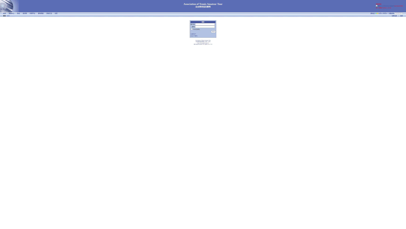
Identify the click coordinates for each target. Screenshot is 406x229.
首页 (4, 16)
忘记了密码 (194, 36)
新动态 (373, 13)
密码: (193, 27)
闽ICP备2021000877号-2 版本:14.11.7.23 (203, 44)
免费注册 (394, 16)
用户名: (193, 24)
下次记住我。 (197, 29)
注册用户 (193, 34)
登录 (401, 16)
